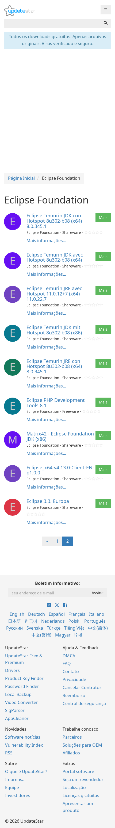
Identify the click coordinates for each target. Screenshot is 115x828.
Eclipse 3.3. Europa (47, 501)
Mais (103, 217)
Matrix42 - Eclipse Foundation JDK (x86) (60, 436)
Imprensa (15, 779)
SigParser (15, 710)
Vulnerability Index (24, 745)
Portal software (78, 771)
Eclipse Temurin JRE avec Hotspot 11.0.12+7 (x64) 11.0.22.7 (54, 293)
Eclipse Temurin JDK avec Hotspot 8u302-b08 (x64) (54, 257)
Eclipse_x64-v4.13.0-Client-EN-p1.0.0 (60, 470)
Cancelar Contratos (82, 687)
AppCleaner (17, 718)
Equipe (12, 787)
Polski (74, 621)
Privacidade (74, 679)
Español (57, 614)
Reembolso (74, 695)
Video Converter (21, 702)
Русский (14, 628)
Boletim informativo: (57, 583)
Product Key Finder (24, 678)
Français (76, 614)
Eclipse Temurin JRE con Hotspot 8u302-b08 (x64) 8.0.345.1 (54, 366)
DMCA (69, 656)
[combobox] (52, 23)
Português (95, 621)
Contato (71, 671)
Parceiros (72, 737)
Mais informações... (46, 240)
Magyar (63, 635)
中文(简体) (98, 628)
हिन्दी (78, 635)
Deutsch (36, 614)
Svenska (34, 628)
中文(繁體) (41, 635)
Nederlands (53, 621)
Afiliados (71, 753)
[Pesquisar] (105, 23)
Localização (74, 787)
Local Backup (18, 694)
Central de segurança (84, 703)
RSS (9, 753)
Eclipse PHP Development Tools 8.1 (55, 403)
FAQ (67, 663)
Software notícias (22, 737)
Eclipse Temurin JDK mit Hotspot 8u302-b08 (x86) (54, 330)
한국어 (31, 621)
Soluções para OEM (82, 745)
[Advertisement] (57, 110)
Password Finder (22, 686)
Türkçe (53, 628)
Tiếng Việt (74, 628)
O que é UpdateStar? (26, 771)
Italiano (96, 614)
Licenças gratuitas (81, 795)
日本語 (14, 621)
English (17, 614)
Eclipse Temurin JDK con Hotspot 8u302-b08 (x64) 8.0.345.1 (54, 220)
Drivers (12, 670)
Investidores (17, 795)
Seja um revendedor (83, 779)
